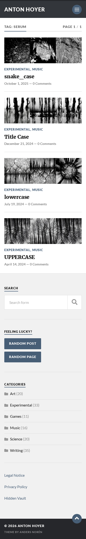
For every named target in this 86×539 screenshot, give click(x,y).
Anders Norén (31, 532)
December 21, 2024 (18, 144)
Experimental (17, 69)
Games (16, 416)
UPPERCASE (19, 257)
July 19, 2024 (14, 204)
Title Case (16, 137)
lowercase (16, 197)
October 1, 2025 (16, 83)
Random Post (22, 343)
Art (13, 393)
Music (37, 69)
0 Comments (42, 83)
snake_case (19, 76)
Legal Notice (14, 475)
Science (16, 439)
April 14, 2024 (15, 264)
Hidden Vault (15, 498)
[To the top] (77, 518)
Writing (16, 450)
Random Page (22, 357)
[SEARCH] (74, 302)
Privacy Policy (15, 486)
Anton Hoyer (24, 9)
